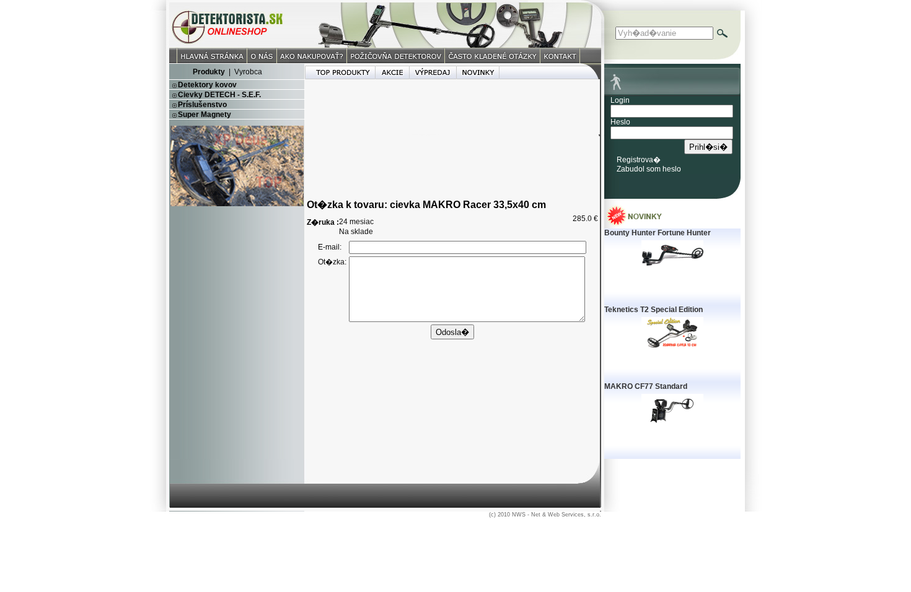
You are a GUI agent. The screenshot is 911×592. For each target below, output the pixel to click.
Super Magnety (204, 114)
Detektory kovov (207, 85)
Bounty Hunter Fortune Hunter (657, 233)
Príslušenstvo (202, 104)
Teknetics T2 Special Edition (653, 309)
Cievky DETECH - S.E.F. (219, 94)
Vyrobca (248, 71)
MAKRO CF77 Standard (645, 386)
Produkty (209, 71)
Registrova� (639, 159)
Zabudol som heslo (649, 169)
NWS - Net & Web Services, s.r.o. (556, 514)
